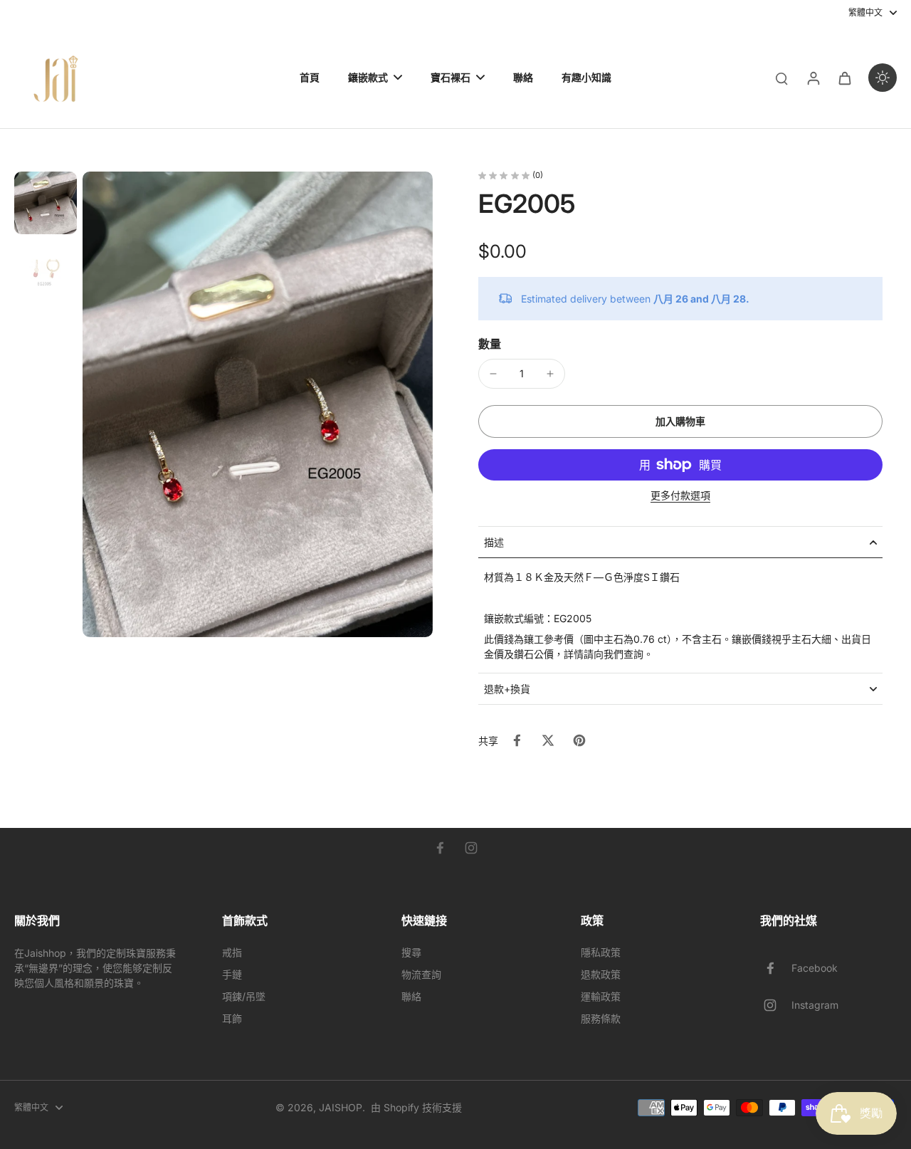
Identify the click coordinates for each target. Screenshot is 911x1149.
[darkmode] (882, 77)
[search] (781, 77)
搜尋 (411, 952)
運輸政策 (601, 996)
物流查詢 (421, 974)
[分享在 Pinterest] (579, 740)
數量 (489, 344)
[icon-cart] (844, 77)
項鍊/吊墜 (243, 996)
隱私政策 (601, 952)
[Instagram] (471, 848)
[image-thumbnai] (45, 203)
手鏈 (232, 974)
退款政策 (601, 974)
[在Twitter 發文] (548, 740)
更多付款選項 (680, 495)
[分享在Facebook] (516, 740)
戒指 (232, 952)
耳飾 (232, 1018)
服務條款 (601, 1018)
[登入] (812, 77)
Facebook (814, 968)
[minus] (493, 374)
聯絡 (411, 996)
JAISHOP (340, 1107)
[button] (680, 421)
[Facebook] (440, 848)
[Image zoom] (258, 404)
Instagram (814, 1005)
